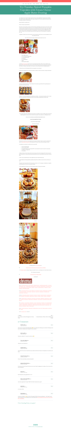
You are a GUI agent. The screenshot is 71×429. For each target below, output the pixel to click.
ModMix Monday (46, 287)
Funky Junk (39, 308)
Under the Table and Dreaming (26, 288)
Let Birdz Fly (42, 296)
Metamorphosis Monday (43, 286)
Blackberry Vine (33, 290)
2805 (41, 308)
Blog (28, 3)
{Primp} (20, 296)
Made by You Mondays (30, 285)
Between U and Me (49, 299)
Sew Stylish (49, 287)
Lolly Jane (22, 309)
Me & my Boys (41, 290)
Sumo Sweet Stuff (48, 286)
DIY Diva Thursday (26, 299)
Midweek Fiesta (22, 296)
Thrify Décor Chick (38, 286)
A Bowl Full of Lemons (45, 290)
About (26, 3)
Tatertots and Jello (31, 308)
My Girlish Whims (48, 296)
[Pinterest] (37, 424)
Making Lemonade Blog (45, 308)
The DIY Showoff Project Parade (24, 285)
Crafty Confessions (37, 290)
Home (23, 3)
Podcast (34, 3)
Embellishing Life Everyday (36, 285)
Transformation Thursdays (24, 298)
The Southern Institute (28, 286)
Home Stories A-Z (50, 290)
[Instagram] (34, 424)
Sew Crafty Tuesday (23, 290)
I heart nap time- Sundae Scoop (24, 308)
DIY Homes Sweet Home (28, 287)
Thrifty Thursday (22, 299)
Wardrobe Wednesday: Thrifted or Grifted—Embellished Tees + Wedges (44, 316)
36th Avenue (20, 300)
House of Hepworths (38, 298)
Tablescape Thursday (30, 299)
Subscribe (44, 3)
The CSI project (49, 285)
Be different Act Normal (35, 308)
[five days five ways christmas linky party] (35, 267)
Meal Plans (37, 3)
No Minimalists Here (35, 299)
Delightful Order (42, 298)
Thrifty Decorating (45, 299)
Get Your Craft (27, 290)
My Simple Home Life (47, 298)
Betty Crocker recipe (25, 63)
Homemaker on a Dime (23, 311)
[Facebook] (35, 424)
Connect (41, 3)
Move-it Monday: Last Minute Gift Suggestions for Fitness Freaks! (26, 316)
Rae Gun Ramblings (27, 296)
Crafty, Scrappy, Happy (40, 299)
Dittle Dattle (33, 287)
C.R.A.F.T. (24, 286)
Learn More (39, 1)
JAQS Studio (39, 296)
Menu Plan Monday (21, 286)
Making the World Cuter (33, 286)
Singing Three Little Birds (23, 287)
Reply (52, 333)
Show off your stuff (33, 298)
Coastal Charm (20, 288)
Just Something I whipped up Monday (44, 285)
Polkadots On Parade (31, 296)
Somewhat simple (29, 298)
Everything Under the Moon (41, 287)
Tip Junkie (30, 290)
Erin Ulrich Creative (39, 426)
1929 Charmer (36, 287)
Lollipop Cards (35, 296)
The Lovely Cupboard (37, 265)
